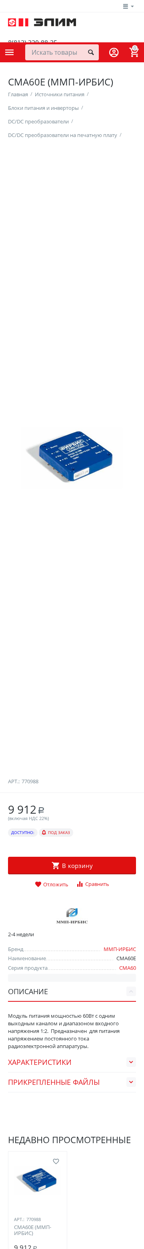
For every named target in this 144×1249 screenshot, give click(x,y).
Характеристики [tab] (40, 1062)
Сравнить (97, 884)
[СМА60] (72, 458)
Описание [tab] (28, 991)
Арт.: (14, 781)
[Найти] (91, 52)
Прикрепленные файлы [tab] (54, 1082)
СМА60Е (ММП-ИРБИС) (32, 1230)
